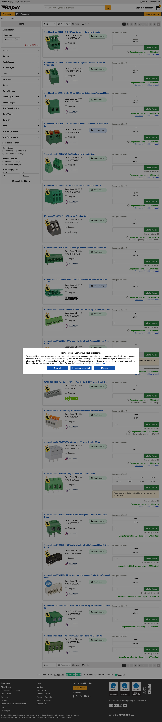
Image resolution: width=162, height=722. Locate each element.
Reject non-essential (81, 368)
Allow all (57, 368)
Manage (104, 368)
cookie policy (100, 363)
